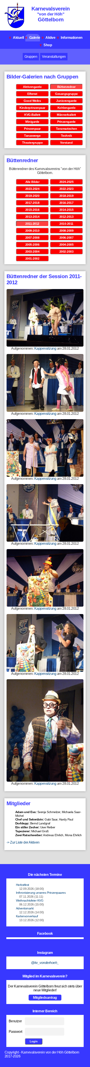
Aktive (48, 37)
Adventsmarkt (25, 908)
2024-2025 (66, 182)
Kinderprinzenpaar (32, 107)
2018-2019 (66, 195)
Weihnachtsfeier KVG (29, 900)
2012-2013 (66, 216)
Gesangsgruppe (66, 93)
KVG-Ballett (32, 114)
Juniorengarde (66, 100)
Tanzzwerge (32, 135)
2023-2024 (32, 189)
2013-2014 (32, 216)
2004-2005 (66, 244)
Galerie (32, 37)
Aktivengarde (32, 86)
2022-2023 (66, 189)
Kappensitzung (45, 348)
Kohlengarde (66, 107)
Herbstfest (22, 885)
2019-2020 (32, 195)
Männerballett (66, 114)
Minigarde (32, 121)
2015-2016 (32, 209)
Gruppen (30, 56)
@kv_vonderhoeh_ (45, 963)
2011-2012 (32, 223)
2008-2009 (66, 230)
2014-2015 (66, 209)
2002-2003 (66, 251)
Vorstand (66, 142)
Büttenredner (66, 86)
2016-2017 (66, 202)
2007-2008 (32, 237)
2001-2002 (32, 258)
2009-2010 (32, 230)
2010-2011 (66, 223)
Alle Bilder (32, 182)
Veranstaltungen (54, 56)
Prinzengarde (66, 121)
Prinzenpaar (32, 128)
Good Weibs (32, 100)
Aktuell (16, 37)
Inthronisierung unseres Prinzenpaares (41, 892)
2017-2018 (32, 202)
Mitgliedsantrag (45, 997)
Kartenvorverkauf (27, 916)
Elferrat (32, 93)
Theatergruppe (32, 142)
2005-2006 (32, 244)
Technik (66, 135)
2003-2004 (32, 251)
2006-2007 (66, 237)
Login (34, 1041)
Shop (46, 45)
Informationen (70, 37)
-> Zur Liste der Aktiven (23, 842)
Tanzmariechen (66, 128)
